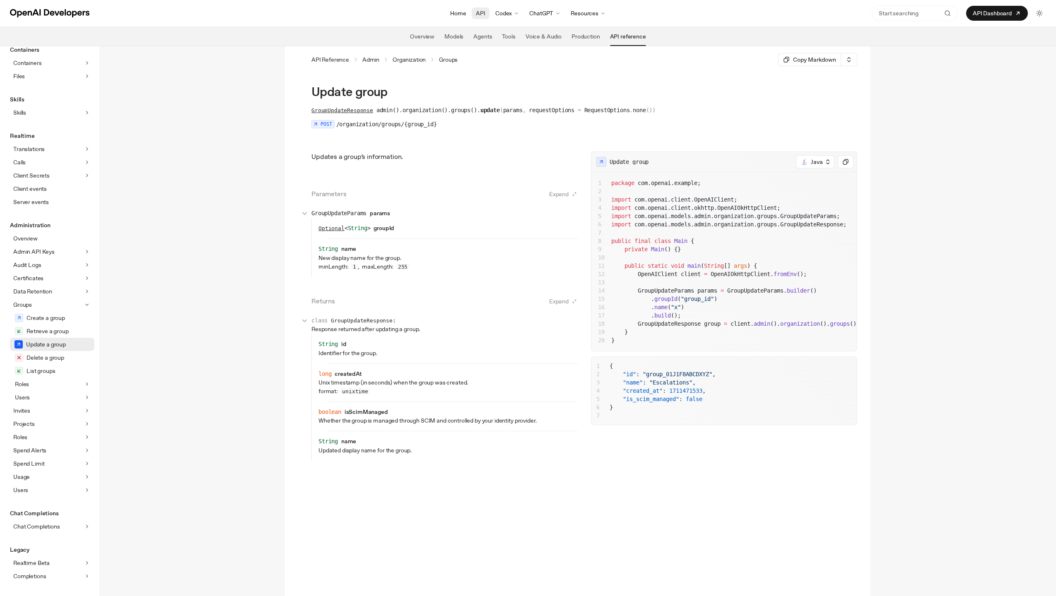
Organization (409, 59)
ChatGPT (541, 13)
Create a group (46, 318)
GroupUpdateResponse (342, 110)
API (480, 13)
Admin (370, 59)
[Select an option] (849, 59)
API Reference (330, 59)
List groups (41, 371)
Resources (584, 13)
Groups (448, 59)
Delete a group (45, 357)
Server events (31, 202)
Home (458, 13)
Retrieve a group (48, 331)
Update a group (46, 344)
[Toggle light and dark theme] (1039, 13)
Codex (503, 13)
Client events (30, 188)
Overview (25, 238)
